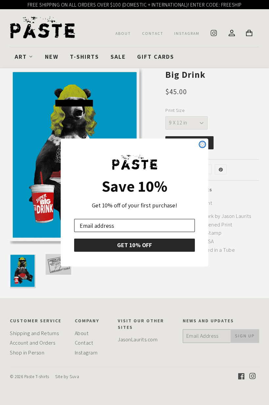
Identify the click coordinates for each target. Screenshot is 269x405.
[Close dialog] (202, 144)
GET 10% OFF (134, 245)
